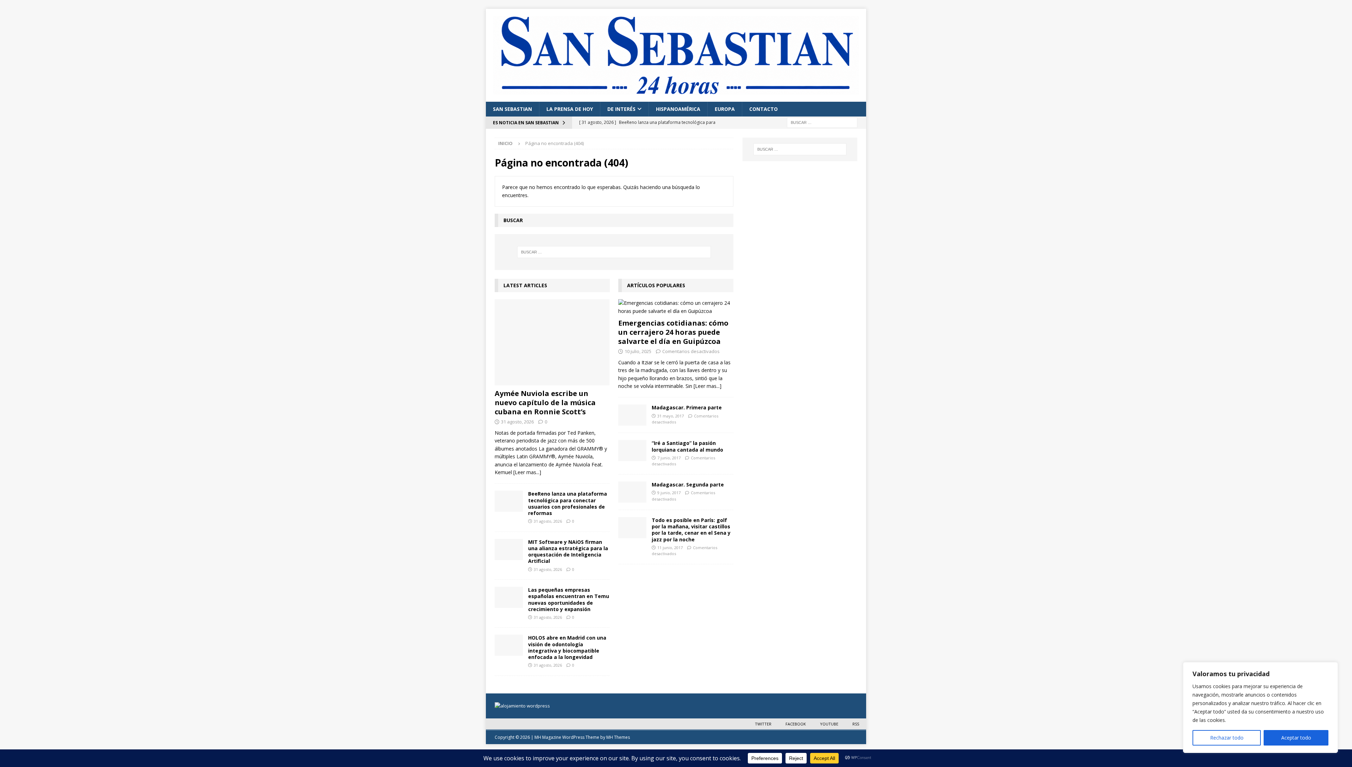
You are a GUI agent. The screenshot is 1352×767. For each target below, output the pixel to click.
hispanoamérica (678, 109)
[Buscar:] (822, 122)
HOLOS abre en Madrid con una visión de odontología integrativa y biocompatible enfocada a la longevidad (567, 647)
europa (725, 109)
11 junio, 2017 (670, 547)
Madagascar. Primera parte (687, 407)
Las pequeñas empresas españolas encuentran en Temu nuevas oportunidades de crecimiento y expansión (568, 599)
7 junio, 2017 (669, 457)
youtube (829, 724)
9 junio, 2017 (669, 492)
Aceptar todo (1296, 737)
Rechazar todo (1227, 737)
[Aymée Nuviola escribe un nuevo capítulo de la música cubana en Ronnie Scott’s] (552, 342)
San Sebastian (512, 109)
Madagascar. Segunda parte (688, 484)
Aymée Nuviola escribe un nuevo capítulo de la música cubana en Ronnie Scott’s (545, 402)
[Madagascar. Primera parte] (632, 415)
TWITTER (763, 724)
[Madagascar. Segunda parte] (632, 492)
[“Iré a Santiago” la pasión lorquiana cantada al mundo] (632, 450)
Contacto (763, 109)
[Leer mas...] (527, 472)
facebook (795, 724)
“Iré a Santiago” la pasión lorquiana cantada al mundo (687, 446)
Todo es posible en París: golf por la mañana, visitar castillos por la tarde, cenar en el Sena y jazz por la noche (691, 530)
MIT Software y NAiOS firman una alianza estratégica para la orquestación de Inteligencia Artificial (568, 552)
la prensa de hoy (569, 109)
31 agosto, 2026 (517, 422)
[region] (1260, 707)
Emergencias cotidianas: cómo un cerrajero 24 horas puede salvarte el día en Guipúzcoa (673, 332)
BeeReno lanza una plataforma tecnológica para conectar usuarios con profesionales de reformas (567, 503)
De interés (621, 109)
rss (855, 724)
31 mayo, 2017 (670, 416)
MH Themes (618, 737)
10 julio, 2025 (638, 351)
